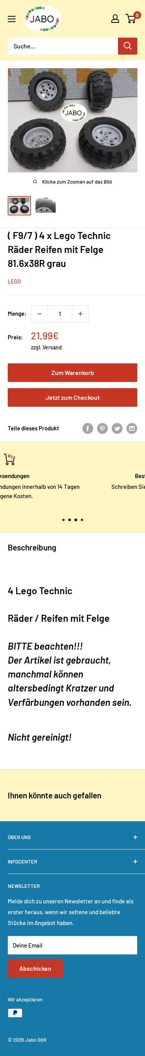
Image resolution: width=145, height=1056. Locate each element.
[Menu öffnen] (11, 19)
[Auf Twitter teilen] (117, 428)
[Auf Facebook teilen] (87, 428)
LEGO (14, 281)
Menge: (17, 313)
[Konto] (115, 18)
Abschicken (35, 968)
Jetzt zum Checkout (73, 397)
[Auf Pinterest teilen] (102, 428)
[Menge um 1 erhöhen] (80, 314)
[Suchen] (127, 46)
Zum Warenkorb (72, 372)
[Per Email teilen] (131, 428)
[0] (131, 18)
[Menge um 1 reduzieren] (39, 314)
